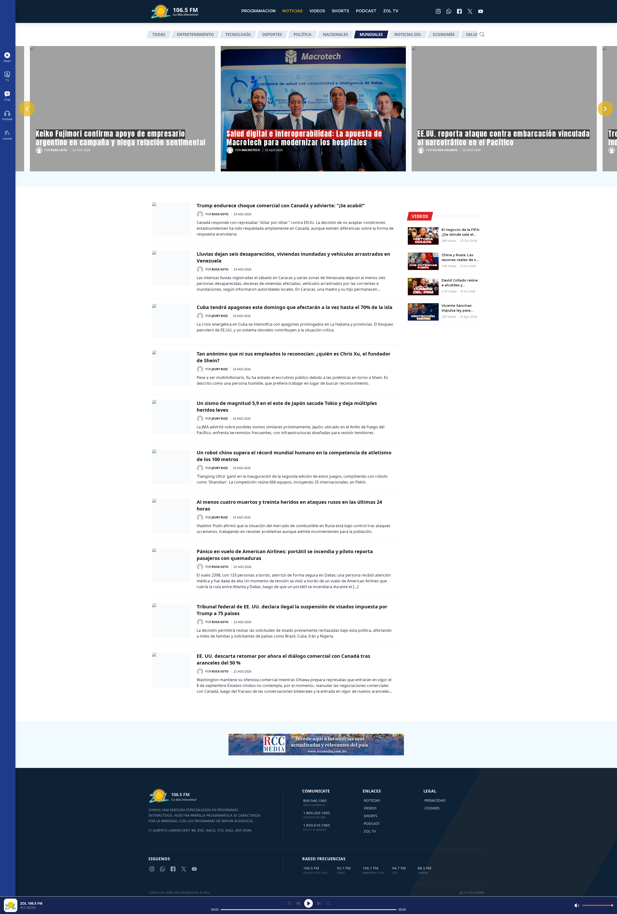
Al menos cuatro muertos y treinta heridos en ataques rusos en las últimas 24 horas (289, 505)
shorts (340, 11)
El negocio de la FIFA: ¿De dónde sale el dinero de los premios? (461, 232)
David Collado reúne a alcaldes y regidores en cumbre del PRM (460, 283)
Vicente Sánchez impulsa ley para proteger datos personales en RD (457, 308)
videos (317, 11)
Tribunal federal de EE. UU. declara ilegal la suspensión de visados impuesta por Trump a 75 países (292, 610)
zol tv (390, 11)
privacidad (434, 800)
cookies (432, 808)
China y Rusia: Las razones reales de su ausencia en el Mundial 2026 (460, 257)
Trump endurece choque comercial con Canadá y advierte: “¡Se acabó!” (281, 205)
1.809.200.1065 (316, 812)
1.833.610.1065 (316, 825)
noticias (292, 11)
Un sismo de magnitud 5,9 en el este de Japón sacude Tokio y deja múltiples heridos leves (287, 406)
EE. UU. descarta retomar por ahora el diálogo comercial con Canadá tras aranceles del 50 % (283, 659)
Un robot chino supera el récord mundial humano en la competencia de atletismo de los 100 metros (294, 456)
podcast (366, 11)
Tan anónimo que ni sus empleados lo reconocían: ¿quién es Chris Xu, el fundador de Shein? (293, 357)
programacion (258, 11)
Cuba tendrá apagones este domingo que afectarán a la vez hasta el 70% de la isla (294, 307)
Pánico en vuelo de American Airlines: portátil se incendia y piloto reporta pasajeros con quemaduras (285, 554)
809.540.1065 (315, 800)
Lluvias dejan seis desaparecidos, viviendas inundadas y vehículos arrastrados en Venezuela (293, 257)
